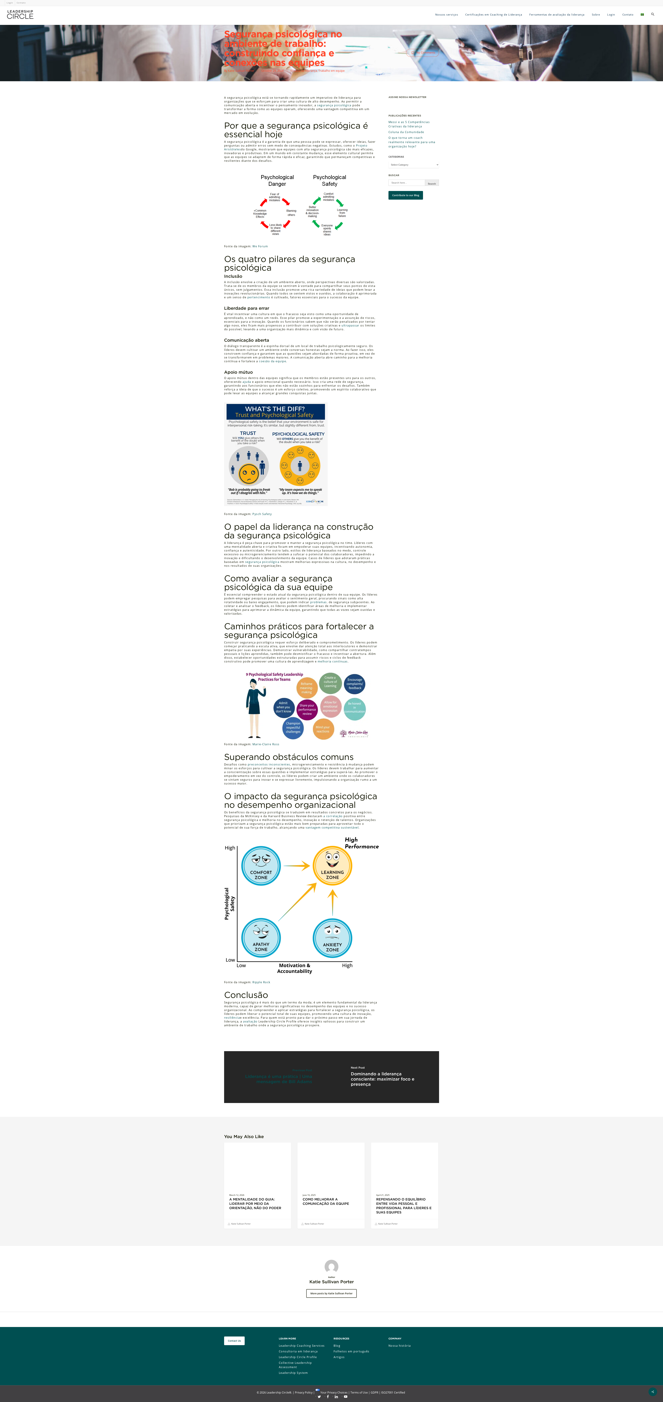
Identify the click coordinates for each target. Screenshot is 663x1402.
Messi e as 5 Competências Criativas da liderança (409, 124)
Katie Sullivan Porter (241, 71)
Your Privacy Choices (334, 1392)
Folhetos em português (351, 1351)
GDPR (374, 1392)
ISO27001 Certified (393, 1392)
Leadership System (293, 1373)
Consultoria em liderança (298, 1351)
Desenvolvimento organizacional (397, 1148)
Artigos (339, 1357)
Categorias (396, 156)
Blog (337, 1346)
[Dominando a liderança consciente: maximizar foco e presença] (385, 1077)
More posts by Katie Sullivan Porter (331, 1293)
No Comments (425, 52)
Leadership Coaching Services (302, 1346)
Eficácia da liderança (304, 71)
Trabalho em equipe (331, 71)
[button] (653, 14)
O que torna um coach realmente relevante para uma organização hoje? (411, 142)
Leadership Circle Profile (298, 1357)
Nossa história (399, 1346)
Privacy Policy (304, 1392)
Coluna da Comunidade (406, 132)
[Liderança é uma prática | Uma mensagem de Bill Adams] (278, 1077)
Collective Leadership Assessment (295, 1365)
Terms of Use (359, 1392)
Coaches (234, 1148)
